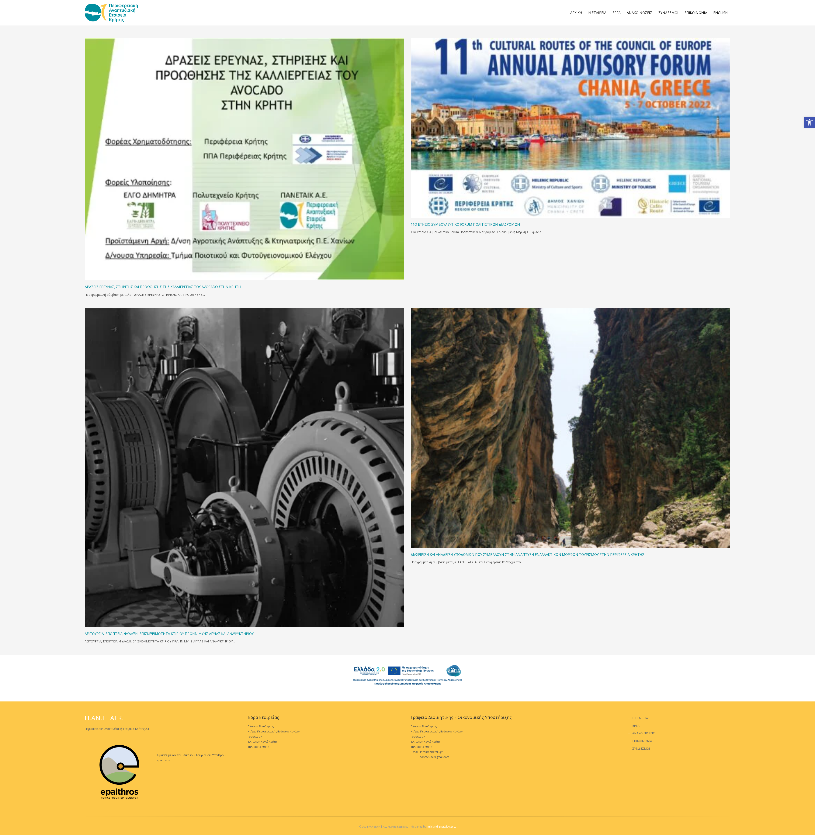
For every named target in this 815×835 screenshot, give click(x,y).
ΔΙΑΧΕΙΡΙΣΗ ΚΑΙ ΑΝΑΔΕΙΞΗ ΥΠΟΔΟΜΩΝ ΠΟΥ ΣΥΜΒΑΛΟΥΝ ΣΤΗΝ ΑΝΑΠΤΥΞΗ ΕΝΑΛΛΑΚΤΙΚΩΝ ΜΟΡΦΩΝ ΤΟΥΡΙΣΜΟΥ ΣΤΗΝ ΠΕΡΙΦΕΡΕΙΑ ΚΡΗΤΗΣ (527, 554)
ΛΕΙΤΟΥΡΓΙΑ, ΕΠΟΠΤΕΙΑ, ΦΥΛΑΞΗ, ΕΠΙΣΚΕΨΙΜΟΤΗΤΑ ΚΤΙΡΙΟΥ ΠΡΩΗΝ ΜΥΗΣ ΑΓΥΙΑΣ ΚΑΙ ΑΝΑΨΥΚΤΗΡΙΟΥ (169, 633)
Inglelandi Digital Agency (441, 826)
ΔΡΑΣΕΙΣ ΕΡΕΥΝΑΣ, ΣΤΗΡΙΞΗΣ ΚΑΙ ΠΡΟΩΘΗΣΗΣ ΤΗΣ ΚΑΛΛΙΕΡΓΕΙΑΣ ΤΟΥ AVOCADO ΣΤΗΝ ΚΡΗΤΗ (163, 286)
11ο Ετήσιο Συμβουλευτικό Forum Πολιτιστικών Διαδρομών (465, 224)
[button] (809, 122)
